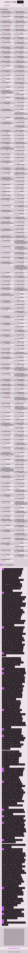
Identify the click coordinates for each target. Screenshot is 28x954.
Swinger (10, 855)
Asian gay (16, 571)
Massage (15, 781)
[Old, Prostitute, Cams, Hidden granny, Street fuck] (21, 218)
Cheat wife (23, 450)
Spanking (12, 849)
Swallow (10, 864)
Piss (3, 825)
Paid (22, 426)
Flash (23, 681)
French (7, 677)
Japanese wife (21, 738)
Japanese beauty (14, 760)
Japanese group (20, 740)
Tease (15, 903)
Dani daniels (17, 658)
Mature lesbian (6, 796)
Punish (16, 274)
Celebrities (12, 646)
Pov (11, 825)
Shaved (14, 879)
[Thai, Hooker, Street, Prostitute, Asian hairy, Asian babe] (7, 148)
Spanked (4, 866)
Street (21, 32)
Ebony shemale (17, 669)
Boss (13, 603)
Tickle (8, 901)
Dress (19, 660)
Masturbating (15, 805)
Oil (22, 818)
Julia (10, 758)
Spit (21, 446)
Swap (8, 870)
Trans (16, 429)
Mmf (23, 786)
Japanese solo (13, 764)
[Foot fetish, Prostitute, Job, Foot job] (21, 71)
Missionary (11, 792)
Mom (6, 781)
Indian (6, 729)
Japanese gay (15, 758)
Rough (9, 842)
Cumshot (17, 365)
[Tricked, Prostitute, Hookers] (21, 188)
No (3, 814)
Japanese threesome (16, 753)
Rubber (16, 844)
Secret (9, 881)
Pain (3, 831)
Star (8, 337)
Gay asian (13, 699)
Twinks (7, 896)
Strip (24, 860)
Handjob (15, 710)
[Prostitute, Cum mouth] (21, 308)
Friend (14, 686)
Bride (12, 612)
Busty (18, 599)
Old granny (5, 820)
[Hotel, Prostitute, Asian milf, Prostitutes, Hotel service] (21, 539)
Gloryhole (12, 692)
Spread (4, 879)
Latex (11, 771)
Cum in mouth (17, 633)
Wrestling (16, 914)
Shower (3, 54)
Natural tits (23, 514)
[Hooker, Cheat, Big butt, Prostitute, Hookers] (21, 126)
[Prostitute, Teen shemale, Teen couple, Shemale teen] (21, 534)
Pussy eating (5, 835)
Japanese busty (6, 760)
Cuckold (17, 627)
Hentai (9, 710)
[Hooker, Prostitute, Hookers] (21, 26)
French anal (5, 684)
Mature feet (11, 801)
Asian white (9, 24)
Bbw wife (5, 597)
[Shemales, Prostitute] (7, 205)
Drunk (17, 653)
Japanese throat (6, 748)
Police (23, 829)
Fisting (6, 673)
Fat (9, 679)
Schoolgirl (5, 877)
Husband (12, 718)
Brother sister (6, 608)
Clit (11, 636)
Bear (4, 599)
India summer (18, 731)
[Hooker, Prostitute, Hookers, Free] (21, 131)
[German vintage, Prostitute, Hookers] (7, 131)
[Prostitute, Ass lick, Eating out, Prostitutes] (7, 62)
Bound (17, 623)
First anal (5, 681)
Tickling (12, 896)
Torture (4, 901)
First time (13, 679)
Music (21, 805)
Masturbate (18, 799)
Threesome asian (6, 898)
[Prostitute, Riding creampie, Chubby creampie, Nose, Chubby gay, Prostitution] (7, 92)
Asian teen (5, 590)
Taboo (22, 888)
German (14, 688)
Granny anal (10, 690)
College (11, 644)
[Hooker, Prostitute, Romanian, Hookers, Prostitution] (7, 263)
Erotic (23, 669)
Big (14, 599)
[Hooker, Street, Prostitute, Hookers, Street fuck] (7, 211)
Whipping (21, 914)
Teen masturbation (12, 905)
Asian (9, 569)
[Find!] (22, 5)
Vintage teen (10, 911)
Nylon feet (5, 812)
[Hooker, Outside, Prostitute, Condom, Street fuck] (7, 288)
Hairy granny (11, 723)
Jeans (12, 755)
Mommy (4, 788)
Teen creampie (15, 898)
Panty (24, 831)
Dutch (22, 140)
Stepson (3, 355)
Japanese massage (18, 735)
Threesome (5, 890)
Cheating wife (6, 644)
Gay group (16, 707)
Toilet (18, 892)
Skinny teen (15, 862)
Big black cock (13, 608)
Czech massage (6, 642)
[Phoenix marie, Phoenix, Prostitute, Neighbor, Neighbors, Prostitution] (21, 369)
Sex (13, 873)
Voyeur (14, 909)
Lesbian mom (19, 773)
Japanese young (6, 746)
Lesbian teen (11, 777)
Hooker (3, 14)
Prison (16, 829)
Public (7, 825)
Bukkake (14, 597)
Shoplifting (9, 879)
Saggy (23, 855)
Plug (14, 831)
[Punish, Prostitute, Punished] (21, 272)
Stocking (17, 853)
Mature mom (5, 803)
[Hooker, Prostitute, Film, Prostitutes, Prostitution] (7, 385)
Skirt (9, 868)
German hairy (23, 155)
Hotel (3, 84)
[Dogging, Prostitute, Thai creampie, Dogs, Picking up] (21, 460)
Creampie (12, 627)
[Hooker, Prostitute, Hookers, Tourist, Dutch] (21, 83)
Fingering (5, 679)
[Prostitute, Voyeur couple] (7, 184)
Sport (12, 870)
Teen (6, 888)
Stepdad (19, 877)
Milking (21, 794)
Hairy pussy (5, 714)
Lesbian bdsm (6, 779)
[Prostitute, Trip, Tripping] (7, 16)
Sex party (20, 879)
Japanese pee (5, 744)
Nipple (22, 812)
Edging (18, 671)
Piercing (17, 255)
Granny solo (18, 692)
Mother (11, 783)
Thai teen (5, 905)
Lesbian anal (16, 779)
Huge (21, 718)
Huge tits (23, 723)
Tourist (22, 104)
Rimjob (3, 238)
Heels (9, 716)
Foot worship (19, 684)
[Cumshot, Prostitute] (21, 364)
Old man (12, 816)
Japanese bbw (6, 762)
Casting (17, 250)
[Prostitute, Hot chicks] (7, 42)
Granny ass (5, 707)
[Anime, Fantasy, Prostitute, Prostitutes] (7, 368)
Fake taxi (22, 679)
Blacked (10, 599)
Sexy (20, 864)
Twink (21, 894)
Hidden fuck (16, 725)
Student (4, 870)
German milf (14, 703)
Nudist (13, 812)
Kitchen (11, 768)
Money (16, 54)
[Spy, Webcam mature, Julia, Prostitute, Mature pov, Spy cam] (21, 118)
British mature (6, 618)
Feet (9, 675)
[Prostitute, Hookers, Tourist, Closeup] (21, 435)
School (11, 860)
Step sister (21, 857)
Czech (11, 633)
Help (21, 720)
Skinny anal (22, 250)
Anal (6, 569)
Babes (23, 605)
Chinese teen (8, 238)
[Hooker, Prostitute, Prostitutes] (7, 103)
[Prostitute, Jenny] (7, 483)
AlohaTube (10, 2)
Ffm (3, 677)
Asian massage (18, 573)
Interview (11, 733)
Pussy (23, 825)
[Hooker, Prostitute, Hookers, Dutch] (21, 17)
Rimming (20, 840)
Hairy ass (8, 727)
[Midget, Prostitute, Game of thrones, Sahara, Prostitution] (7, 222)
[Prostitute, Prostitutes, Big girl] (7, 550)
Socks (19, 875)
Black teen (16, 614)
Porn (4, 837)
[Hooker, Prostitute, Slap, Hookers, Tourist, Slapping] (7, 12)
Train (3, 427)
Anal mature (20, 580)
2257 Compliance (11, 951)
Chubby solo (5, 649)
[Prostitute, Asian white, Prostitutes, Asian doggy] (7, 22)
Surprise (10, 877)
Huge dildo (22, 725)
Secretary (5, 881)
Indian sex (11, 731)
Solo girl (4, 883)
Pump (11, 827)
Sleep (16, 851)
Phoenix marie (18, 371)
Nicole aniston (8, 809)
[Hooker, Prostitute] (21, 106)
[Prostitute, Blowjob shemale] (7, 191)
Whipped (21, 916)
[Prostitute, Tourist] (21, 102)
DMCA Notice (17, 951)
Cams (25, 220)
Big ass (4, 595)
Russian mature (13, 840)
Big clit (4, 603)
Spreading (23, 873)
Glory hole (5, 694)
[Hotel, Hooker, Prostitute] (7, 82)
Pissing (7, 827)
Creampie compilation (19, 640)
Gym (8, 692)
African (4, 582)
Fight (22, 686)
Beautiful (10, 610)
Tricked (17, 189)
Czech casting (15, 638)
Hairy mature (18, 523)
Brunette (22, 260)
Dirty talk (10, 660)
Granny (9, 688)
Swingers (3, 181)
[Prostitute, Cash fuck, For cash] (7, 71)
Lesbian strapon (11, 773)
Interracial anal (17, 733)
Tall (11, 894)
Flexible (18, 681)
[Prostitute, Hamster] (21, 342)
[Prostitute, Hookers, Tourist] (21, 467)
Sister (16, 849)
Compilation (5, 629)
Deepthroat (10, 658)
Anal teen (5, 573)
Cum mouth (23, 309)
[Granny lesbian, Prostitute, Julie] (7, 308)
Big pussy (5, 621)
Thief (19, 903)
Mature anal (5, 783)
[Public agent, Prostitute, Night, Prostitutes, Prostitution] (7, 520)
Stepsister (15, 864)
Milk (21, 783)
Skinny (3, 286)
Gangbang (20, 688)
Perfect (12, 837)
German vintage (5, 133)
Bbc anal (15, 621)
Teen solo (13, 892)
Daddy (6, 653)
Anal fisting (10, 573)
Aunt (20, 571)
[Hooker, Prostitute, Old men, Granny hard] (7, 38)
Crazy (14, 651)
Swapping (5, 868)
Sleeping (4, 851)
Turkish (19, 890)
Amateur (20, 569)
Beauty (9, 601)
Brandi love (21, 612)
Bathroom (23, 603)
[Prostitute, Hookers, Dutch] (7, 501)
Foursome (17, 677)
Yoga (10, 922)
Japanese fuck (6, 764)
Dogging (17, 462)
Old (16, 220)
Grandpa (4, 690)
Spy (16, 120)
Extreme (23, 671)
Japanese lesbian (6, 740)
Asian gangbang (6, 584)
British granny (22, 621)
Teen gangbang (14, 901)
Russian (6, 840)
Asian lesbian (17, 575)
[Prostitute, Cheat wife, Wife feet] (21, 448)
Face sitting (11, 684)
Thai (3, 151)
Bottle (22, 623)
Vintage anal (20, 909)
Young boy (22, 922)
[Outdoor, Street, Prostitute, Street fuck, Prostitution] (21, 30)
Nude (22, 809)
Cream (21, 646)
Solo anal (14, 875)
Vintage (6, 909)
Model (4, 799)
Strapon (8, 853)
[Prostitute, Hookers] (7, 26)
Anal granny (11, 586)
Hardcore (5, 723)
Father (11, 677)
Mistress (15, 790)
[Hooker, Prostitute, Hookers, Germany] (7, 544)
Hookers (9, 27)
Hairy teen (22, 714)
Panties (14, 825)
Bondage (9, 595)
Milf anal (12, 796)
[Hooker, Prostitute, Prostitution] (21, 206)
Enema (6, 669)
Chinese (17, 115)
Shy (8, 883)
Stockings (5, 855)
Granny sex (12, 705)
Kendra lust (16, 768)
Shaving (17, 870)
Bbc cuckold (12, 623)
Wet (11, 916)
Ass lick (8, 64)
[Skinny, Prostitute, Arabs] (7, 284)
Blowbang (12, 618)
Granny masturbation (7, 701)
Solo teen (10, 866)
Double (14, 660)
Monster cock (19, 796)
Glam (8, 159)
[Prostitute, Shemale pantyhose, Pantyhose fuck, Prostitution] (21, 289)
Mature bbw (5, 807)
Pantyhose (12, 822)
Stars (11, 337)
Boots (3, 360)
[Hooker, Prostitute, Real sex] (7, 154)
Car (14, 636)
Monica (8, 365)
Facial (9, 681)
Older (10, 820)
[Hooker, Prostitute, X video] (7, 349)
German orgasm (6, 697)
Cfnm (4, 631)
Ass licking (18, 588)
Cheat (21, 128)
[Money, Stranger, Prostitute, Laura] (21, 52)
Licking (16, 777)
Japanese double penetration (16, 744)
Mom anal (5, 792)
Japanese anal (18, 755)
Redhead (4, 842)
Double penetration (7, 662)
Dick (18, 662)
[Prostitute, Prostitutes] (7, 34)
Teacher (15, 890)
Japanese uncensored (16, 746)
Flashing (22, 677)
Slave (20, 855)
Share (16, 885)
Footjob (4, 675)
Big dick (15, 610)
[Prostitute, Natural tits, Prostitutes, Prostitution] (21, 512)
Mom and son (18, 786)
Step (15, 860)
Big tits (16, 49)
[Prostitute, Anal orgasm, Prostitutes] (21, 312)
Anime (3, 370)
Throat (21, 901)
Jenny (8, 484)
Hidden (17, 481)
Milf (19, 781)
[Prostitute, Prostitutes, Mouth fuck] (7, 277)
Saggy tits (5, 864)
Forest (4, 686)
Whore (7, 916)
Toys (21, 898)
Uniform (11, 907)
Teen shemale (23, 536)
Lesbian (6, 771)
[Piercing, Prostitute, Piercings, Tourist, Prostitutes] (21, 253)
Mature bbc (10, 794)
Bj (6, 599)
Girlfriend (11, 707)
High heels (10, 725)
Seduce (4, 873)
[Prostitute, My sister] (21, 184)
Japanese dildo (21, 764)
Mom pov (5, 801)
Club (16, 644)
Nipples (7, 814)
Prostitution (23, 77)
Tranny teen (23, 45)
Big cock (9, 603)
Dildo (13, 653)
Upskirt (6, 907)
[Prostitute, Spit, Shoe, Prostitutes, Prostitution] (21, 444)
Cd (17, 636)
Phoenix (24, 371)
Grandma (11, 694)
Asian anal (14, 580)
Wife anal (5, 918)
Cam (21, 481)
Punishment (18, 831)
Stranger (21, 54)
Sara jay (19, 860)
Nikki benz (17, 24)
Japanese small (6, 755)
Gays (19, 703)
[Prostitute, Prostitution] (21, 75)
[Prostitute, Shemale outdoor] (7, 559)
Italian (16, 729)
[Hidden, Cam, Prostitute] (21, 479)
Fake (18, 686)
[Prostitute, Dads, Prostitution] (21, 403)
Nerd (11, 814)
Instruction (5, 733)
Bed (20, 614)
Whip (4, 916)
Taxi (3, 896)
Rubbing (11, 844)
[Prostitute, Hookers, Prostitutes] (7, 30)
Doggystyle (17, 664)
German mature (6, 699)
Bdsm (13, 592)
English (13, 671)
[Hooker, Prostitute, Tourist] (21, 229)
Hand (3, 145)
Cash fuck (9, 73)
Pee (3, 827)
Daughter (5, 658)
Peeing (16, 833)
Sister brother (11, 851)
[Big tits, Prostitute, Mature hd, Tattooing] (21, 47)
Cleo (22, 441)
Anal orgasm (23, 314)
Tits (16, 896)
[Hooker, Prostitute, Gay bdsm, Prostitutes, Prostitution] (21, 143)
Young (6, 922)
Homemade (5, 712)
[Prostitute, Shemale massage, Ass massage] (21, 551)
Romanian (9, 319)
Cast (20, 636)
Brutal (16, 612)
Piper (22, 827)
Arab (13, 569)
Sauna (16, 328)
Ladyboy (17, 196)
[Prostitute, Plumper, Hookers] (7, 257)
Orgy (19, 816)
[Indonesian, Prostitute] (21, 232)
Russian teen (5, 844)
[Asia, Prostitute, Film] (7, 397)
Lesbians (21, 771)
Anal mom (9, 582)
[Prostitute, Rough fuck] (21, 281)
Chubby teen (10, 640)
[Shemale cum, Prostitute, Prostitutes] (21, 472)
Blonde (17, 603)
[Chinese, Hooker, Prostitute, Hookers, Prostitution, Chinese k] (21, 113)
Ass (16, 569)
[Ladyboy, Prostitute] (21, 195)
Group (4, 692)
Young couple (16, 922)
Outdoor (17, 32)
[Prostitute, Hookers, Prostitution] (21, 57)
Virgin (11, 909)
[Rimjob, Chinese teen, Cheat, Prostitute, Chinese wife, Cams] (7, 236)
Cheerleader (4, 296)
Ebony (10, 669)
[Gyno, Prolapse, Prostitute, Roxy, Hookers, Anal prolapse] (21, 353)
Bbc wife (10, 614)
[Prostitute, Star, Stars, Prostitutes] (7, 335)
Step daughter (6, 885)
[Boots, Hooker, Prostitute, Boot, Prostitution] (7, 358)
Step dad (9, 873)
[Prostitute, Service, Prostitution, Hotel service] (7, 229)
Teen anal (10, 888)
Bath (19, 608)
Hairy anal (17, 712)
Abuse (12, 584)
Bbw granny (5, 616)
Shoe (25, 446)
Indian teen (5, 731)
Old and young (11, 818)
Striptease (16, 866)
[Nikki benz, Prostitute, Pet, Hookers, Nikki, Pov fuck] (21, 22)
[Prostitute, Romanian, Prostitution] (7, 317)
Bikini (4, 605)
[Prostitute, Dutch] (21, 138)
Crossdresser (5, 633)
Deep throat (5, 664)
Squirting (15, 855)
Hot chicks (9, 44)
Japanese (7, 735)
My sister (22, 186)
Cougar (4, 640)
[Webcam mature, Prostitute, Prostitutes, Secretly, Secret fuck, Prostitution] (21, 408)
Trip (8, 18)
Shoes (4, 860)
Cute (9, 638)
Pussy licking (10, 829)
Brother (22, 599)
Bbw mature (5, 623)
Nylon (14, 809)
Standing (9, 875)
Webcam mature (21, 120)
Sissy (13, 853)
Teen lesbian (16, 894)
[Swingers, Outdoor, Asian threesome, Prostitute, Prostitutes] (7, 179)
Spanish (21, 881)
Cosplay (22, 627)
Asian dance (5, 571)
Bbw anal (15, 601)
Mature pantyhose (7, 805)
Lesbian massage (18, 775)
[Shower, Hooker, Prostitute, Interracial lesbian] (7, 52)
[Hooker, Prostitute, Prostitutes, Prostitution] (7, 123)
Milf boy (21, 801)
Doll (13, 666)
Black (9, 597)
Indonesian (17, 234)
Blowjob (23, 597)
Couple (19, 642)
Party (19, 825)
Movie (9, 788)
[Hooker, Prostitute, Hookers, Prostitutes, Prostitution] (21, 491)
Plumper (9, 259)
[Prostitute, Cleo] (21, 439)
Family (20, 673)
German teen (5, 705)
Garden (17, 705)
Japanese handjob (14, 762)
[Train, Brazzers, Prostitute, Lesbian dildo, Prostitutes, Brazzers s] (7, 424)
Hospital (4, 725)
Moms (22, 792)
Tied (22, 892)
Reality (20, 328)
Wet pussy (14, 918)
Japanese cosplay (6, 753)
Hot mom (5, 716)
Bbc (20, 592)
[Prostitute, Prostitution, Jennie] (7, 195)
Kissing (22, 768)
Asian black (5, 586)
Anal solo (5, 588)
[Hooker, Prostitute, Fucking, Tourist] (7, 199)
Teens (4, 894)
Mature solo (18, 788)
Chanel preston (13, 649)
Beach (16, 14)
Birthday (18, 618)
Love (11, 779)
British (14, 595)
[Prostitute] (21, 34)
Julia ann (13, 740)
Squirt (20, 849)
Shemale (7, 849)
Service (8, 231)
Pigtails (7, 837)
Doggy (14, 662)
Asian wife (24, 523)
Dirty (10, 666)
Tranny (4, 892)
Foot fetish (17, 73)
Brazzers (7, 427)
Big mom (5, 625)
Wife (6, 914)
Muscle (16, 794)
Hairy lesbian (5, 718)
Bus (17, 592)
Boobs (4, 612)
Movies (16, 801)
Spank (4, 853)
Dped (22, 457)
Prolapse (21, 355)
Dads (22, 404)
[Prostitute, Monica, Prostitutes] (7, 364)
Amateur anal (11, 588)
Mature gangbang (11, 799)
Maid (13, 788)
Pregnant (7, 822)
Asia (3, 398)
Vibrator (4, 911)
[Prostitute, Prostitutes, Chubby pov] (21, 66)
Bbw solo (5, 610)
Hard (13, 716)
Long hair (5, 777)
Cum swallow (21, 644)
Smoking (15, 857)
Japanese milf (16, 751)
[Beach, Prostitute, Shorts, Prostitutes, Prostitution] (21, 12)
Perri (17, 822)
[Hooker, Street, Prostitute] (7, 486)
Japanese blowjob (6, 742)
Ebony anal (8, 671)
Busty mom (17, 616)
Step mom (9, 857)
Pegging (22, 822)
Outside (8, 290)
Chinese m (9, 112)
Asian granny (18, 586)
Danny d (11, 664)
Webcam (10, 914)
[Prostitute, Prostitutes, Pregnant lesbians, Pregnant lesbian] (7, 454)
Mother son (17, 792)
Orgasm (6, 816)
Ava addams (15, 577)
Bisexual (20, 601)
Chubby (15, 629)
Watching (16, 916)
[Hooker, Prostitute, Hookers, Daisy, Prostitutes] (7, 47)
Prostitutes (9, 35)
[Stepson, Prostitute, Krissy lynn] (7, 353)
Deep (21, 662)
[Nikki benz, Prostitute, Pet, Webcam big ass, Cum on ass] (21, 173)
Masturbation (10, 786)
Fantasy (7, 370)
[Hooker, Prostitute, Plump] (7, 135)
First (18, 679)
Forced (16, 673)
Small (20, 866)
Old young (18, 818)
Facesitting (21, 675)
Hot (7, 720)
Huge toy (17, 723)
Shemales (4, 207)
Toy (7, 894)
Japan (11, 735)
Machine (21, 790)
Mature (10, 781)
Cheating (21, 629)
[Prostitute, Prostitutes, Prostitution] (7, 168)
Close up (21, 638)
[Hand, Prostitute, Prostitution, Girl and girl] (7, 143)
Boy (13, 605)
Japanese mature (15, 742)
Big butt (10, 621)
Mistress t (5, 794)
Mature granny (13, 803)
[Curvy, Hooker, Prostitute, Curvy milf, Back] (7, 161)
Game (15, 694)
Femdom (11, 673)
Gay (5, 688)
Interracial (11, 729)
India (20, 729)
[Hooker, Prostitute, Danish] (21, 94)
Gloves (19, 697)
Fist (24, 673)
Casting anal (19, 651)
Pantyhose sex (24, 244)
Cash (4, 646)
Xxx (5, 920)
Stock (19, 883)
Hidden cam (18, 716)
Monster (10, 790)
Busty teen (8, 605)
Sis (24, 866)
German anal (14, 697)
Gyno (16, 355)
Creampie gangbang (7, 651)
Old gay (14, 820)
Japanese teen (14, 738)
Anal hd (10, 590)
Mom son (16, 783)
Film (11, 398)
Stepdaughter (15, 881)
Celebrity (20, 631)
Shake (4, 875)
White (9, 918)
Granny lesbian (5, 310)
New (10, 812)
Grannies (16, 690)
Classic (8, 636)
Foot (12, 675)
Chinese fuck (18, 505)
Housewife (15, 720)
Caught (23, 633)
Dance (4, 655)
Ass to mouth (18, 584)
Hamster (22, 343)
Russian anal (22, 844)
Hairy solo (11, 712)
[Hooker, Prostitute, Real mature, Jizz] (21, 526)
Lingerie (4, 773)
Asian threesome (6, 580)
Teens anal (9, 903)
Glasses (20, 694)
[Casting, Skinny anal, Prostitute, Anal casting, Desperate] (21, 248)
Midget (3, 224)
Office (23, 816)
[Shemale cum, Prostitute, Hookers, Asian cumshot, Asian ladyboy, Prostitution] (21, 398)
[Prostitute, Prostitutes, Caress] (7, 389)
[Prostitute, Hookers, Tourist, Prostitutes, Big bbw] (21, 98)
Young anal (5, 924)
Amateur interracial (7, 577)
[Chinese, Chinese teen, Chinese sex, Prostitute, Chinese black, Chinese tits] (21, 375)
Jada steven (5, 758)
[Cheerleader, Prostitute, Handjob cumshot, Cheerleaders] (7, 294)
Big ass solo (11, 625)
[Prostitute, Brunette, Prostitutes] (21, 258)
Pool (20, 829)
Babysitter (11, 616)
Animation (5, 575)
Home (10, 720)
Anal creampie (16, 582)
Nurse (18, 809)
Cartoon (8, 631)
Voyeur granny (18, 911)
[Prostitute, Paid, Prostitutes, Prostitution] (21, 424)
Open (23, 820)
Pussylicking (8, 831)
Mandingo (5, 790)
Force (16, 675)
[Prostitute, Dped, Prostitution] (21, 456)
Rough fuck (23, 282)
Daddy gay (5, 666)
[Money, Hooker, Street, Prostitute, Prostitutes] (21, 62)
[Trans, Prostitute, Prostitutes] (21, 428)
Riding (13, 842)
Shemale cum (18, 238)
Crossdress (20, 649)
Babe (8, 612)
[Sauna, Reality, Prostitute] (21, 326)
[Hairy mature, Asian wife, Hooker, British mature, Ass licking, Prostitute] (21, 521)
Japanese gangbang (7, 751)
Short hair (22, 862)
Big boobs (18, 605)
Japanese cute (6, 766)
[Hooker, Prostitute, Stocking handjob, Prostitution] (7, 476)
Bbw (6, 592)
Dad (10, 653)
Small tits (14, 868)
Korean (6, 768)
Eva (3, 671)
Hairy (6, 710)
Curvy (3, 163)
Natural (18, 812)
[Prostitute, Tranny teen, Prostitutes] (21, 43)
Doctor (22, 653)
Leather (4, 775)
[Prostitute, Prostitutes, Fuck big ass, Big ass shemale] (21, 168)
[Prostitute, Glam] (7, 157)
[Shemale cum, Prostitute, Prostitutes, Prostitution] (21, 236)
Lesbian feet (10, 775)
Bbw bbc (20, 610)
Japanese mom (6, 738)
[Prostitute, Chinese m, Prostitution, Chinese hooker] (7, 110)
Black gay (5, 614)
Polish (16, 835)
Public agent (4, 522)
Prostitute (8, 14)
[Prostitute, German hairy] (21, 154)
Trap (19, 888)
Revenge (4, 847)
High (4, 720)
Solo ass (12, 885)
